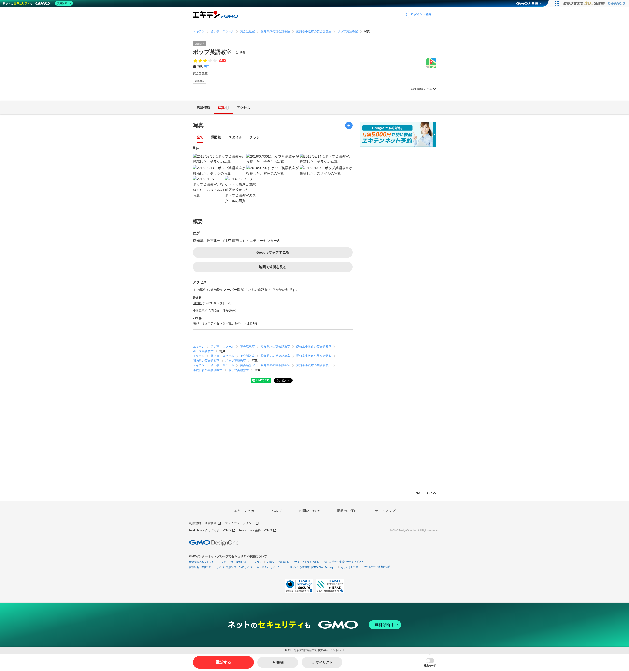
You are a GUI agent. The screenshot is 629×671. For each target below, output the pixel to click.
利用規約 (195, 523)
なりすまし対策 (349, 567)
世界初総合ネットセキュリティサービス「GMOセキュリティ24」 (225, 562)
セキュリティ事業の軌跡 (376, 566)
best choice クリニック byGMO (210, 530)
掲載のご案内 (347, 511)
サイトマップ (385, 511)
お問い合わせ (309, 511)
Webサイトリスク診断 (306, 562)
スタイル (235, 137)
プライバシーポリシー (239, 523)
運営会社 (210, 523)
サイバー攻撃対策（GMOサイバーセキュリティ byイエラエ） (250, 567)
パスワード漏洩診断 (278, 562)
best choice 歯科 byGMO (255, 530)
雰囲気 (216, 137)
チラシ (255, 137)
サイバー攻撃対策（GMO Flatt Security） (313, 567)
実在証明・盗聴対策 (200, 567)
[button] (430, 662)
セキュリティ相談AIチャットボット (344, 561)
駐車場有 (199, 81)
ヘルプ (277, 511)
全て (200, 137)
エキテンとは (244, 511)
